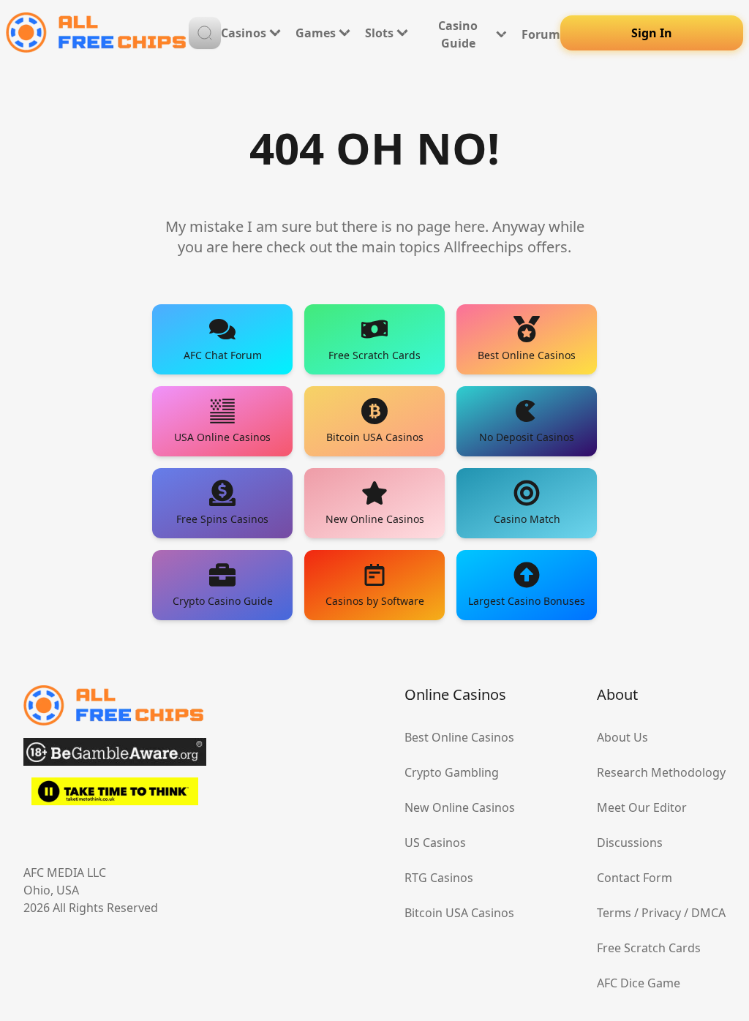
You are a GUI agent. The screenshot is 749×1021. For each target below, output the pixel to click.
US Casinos (435, 842)
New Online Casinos (459, 807)
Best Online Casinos (459, 737)
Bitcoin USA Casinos (459, 913)
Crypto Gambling (451, 772)
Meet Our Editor (642, 807)
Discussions (630, 842)
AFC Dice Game (638, 983)
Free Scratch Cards (649, 948)
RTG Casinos (438, 878)
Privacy (661, 913)
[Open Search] (205, 33)
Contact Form (634, 878)
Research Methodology (661, 772)
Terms (614, 913)
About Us (622, 737)
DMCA (708, 913)
